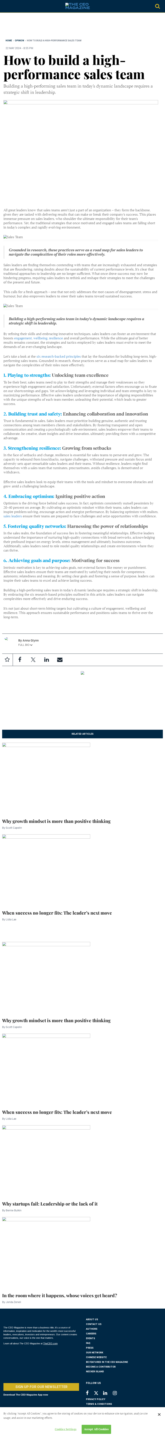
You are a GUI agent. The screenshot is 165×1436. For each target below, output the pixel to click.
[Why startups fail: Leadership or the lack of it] (46, 1160)
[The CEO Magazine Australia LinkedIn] (108, 1393)
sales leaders (12, 516)
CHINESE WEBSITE (96, 1357)
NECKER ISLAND (95, 1371)
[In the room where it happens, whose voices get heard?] (46, 1252)
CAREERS (91, 1333)
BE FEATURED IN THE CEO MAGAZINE (107, 1362)
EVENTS (90, 1338)
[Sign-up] (59, 660)
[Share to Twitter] (33, 660)
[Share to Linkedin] (46, 660)
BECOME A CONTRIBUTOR (101, 1366)
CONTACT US (93, 1324)
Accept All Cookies (96, 1429)
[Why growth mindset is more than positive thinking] (46, 778)
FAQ (88, 1343)
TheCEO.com (50, 1343)
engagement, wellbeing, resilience (38, 338)
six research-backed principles (59, 356)
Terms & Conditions (99, 1404)
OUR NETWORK (94, 1352)
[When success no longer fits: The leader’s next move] (46, 869)
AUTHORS (91, 1329)
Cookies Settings (65, 1429)
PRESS (89, 1347)
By (12, 827)
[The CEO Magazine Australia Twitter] (98, 1394)
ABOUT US (92, 1319)
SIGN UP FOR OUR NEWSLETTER (41, 1387)
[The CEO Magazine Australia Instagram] (117, 1393)
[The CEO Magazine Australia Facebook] (89, 1393)
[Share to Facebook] (19, 660)
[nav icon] (5, 6)
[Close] (159, 1414)
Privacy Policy (95, 1399)
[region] (37, 26)
